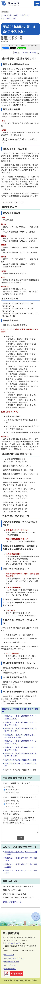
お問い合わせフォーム (12, 902)
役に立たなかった (12, 792)
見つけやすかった (12, 801)
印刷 (15, 52)
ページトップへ (35, 917)
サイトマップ (9, 954)
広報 (16, 15)
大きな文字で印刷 (29, 52)
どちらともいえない (13, 790)
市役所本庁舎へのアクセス (14, 958)
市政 (10, 15)
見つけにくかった (12, 806)
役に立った (10, 787)
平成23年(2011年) (8, 18)
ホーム (3, 15)
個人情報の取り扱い (11, 961)
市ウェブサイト (10, 965)
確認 (20, 838)
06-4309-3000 (14, 943)
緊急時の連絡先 (10, 969)
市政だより (24, 15)
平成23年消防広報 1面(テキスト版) (20, 760)
